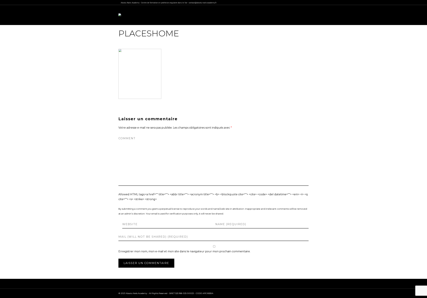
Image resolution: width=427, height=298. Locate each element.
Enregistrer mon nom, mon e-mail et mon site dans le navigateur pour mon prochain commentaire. (184, 251)
